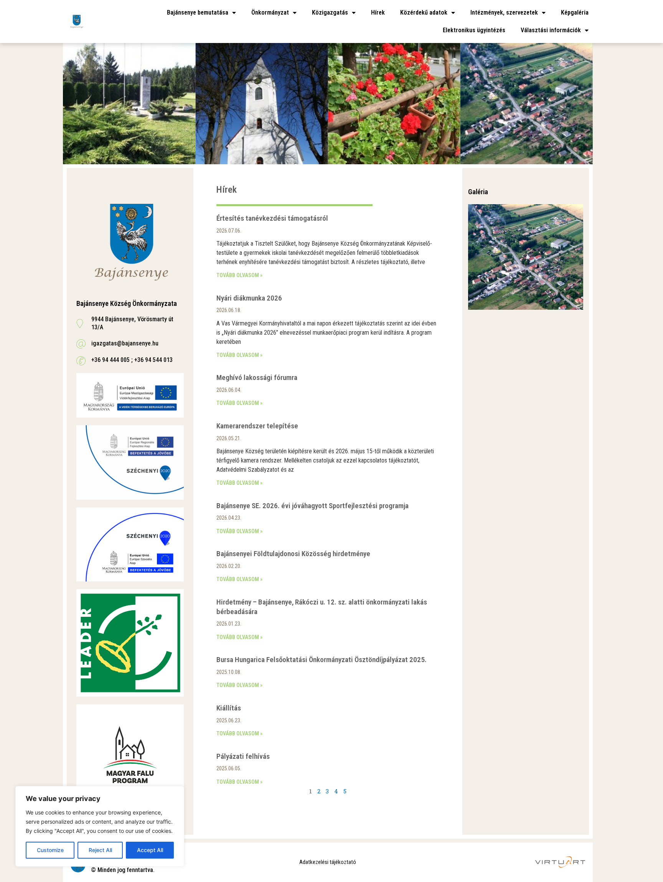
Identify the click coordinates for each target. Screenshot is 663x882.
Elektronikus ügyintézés (474, 30)
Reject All (100, 850)
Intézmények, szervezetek (504, 12)
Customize (50, 850)
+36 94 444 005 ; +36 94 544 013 (132, 359)
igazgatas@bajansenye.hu (124, 343)
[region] (99, 826)
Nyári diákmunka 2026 (249, 298)
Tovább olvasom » (239, 275)
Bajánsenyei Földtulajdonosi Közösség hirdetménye (293, 553)
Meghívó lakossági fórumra (256, 377)
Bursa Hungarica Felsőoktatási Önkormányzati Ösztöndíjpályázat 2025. (321, 659)
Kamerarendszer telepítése (257, 425)
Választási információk (551, 30)
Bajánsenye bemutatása (197, 12)
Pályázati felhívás (243, 756)
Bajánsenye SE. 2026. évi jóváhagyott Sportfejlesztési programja (312, 505)
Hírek (378, 12)
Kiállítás (228, 708)
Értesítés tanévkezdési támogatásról (272, 218)
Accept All (150, 850)
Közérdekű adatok (423, 12)
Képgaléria (575, 12)
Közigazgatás (330, 12)
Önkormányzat (270, 12)
